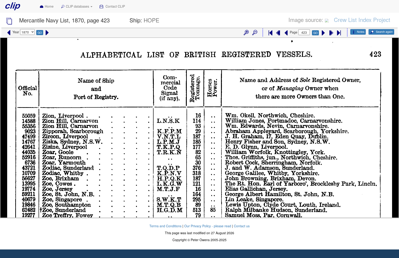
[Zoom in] (245, 32)
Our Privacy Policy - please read (207, 226)
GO (40, 32)
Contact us (242, 226)
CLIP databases (78, 6)
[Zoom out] (254, 32)
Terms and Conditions (165, 226)
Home (49, 6)
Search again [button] (384, 31)
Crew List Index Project (362, 19)
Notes (360, 31)
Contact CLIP (115, 6)
